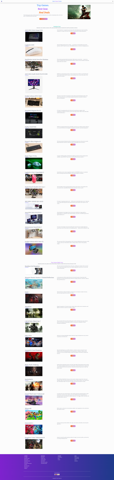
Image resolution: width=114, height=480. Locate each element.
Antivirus (25, 468)
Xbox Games (26, 459)
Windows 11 (26, 467)
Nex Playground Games (28, 463)
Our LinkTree (60, 457)
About (59, 458)
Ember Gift (42, 457)
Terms (75, 459)
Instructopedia (43, 459)
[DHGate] (58, 474)
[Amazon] (54, 474)
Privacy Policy (76, 457)
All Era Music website (44, 462)
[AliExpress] (56, 474)
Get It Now (73, 33)
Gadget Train (43, 458)
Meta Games (26, 462)
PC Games (25, 457)
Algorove (60, 478)
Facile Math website (44, 463)
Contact (59, 459)
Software (25, 464)
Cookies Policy (76, 458)
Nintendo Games (26, 458)
